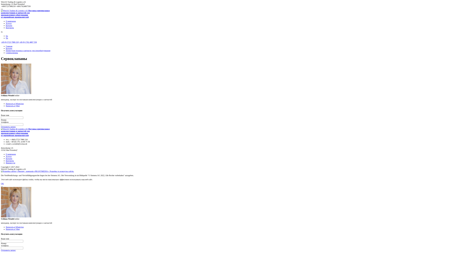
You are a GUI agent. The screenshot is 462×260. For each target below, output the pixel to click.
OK (2, 184)
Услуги (9, 23)
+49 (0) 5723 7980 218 (10, 42)
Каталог (9, 26)
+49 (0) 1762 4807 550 (28, 42)
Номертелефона (5, 121)
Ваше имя (5, 115)
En (7, 36)
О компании (11, 21)
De (7, 38)
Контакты (10, 28)
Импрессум (10, 163)
